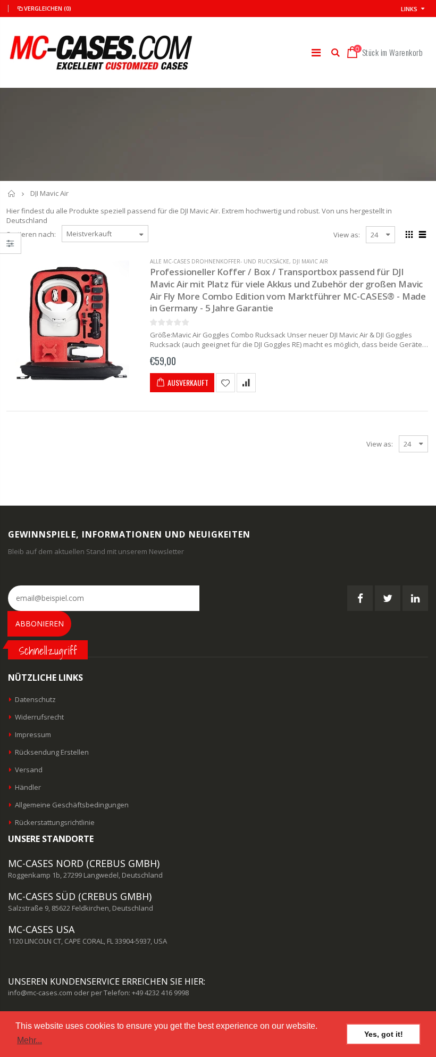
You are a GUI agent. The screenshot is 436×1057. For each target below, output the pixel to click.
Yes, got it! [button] (383, 1034)
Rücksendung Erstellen (52, 752)
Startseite (12, 193)
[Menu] (316, 52)
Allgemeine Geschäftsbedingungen (72, 805)
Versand (29, 769)
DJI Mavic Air (310, 261)
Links (409, 9)
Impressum (33, 734)
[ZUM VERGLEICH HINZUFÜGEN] (246, 382)
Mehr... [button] (29, 1040)
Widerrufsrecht (39, 717)
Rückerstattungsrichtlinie (55, 822)
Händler (28, 787)
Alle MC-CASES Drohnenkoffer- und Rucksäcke (219, 261)
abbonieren (39, 623)
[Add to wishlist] (225, 382)
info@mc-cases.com (40, 992)
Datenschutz (35, 699)
